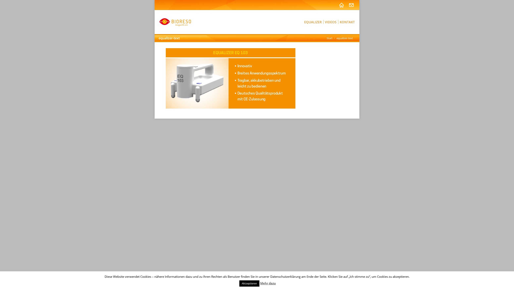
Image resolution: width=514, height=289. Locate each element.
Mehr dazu (268, 283)
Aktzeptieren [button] (249, 283)
